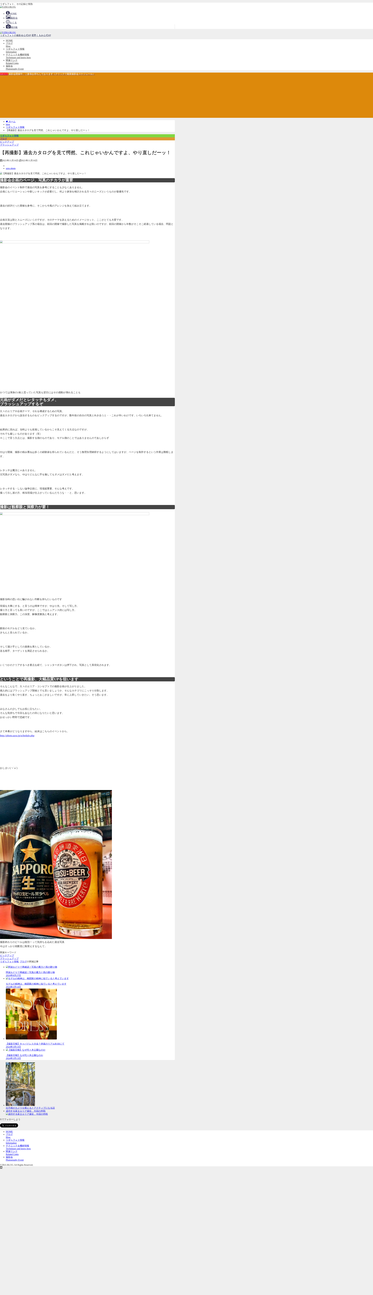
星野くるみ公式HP (41, 35)
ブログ (3, 138)
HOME (9, 40)
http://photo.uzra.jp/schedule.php (17, 735)
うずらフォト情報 (9, 135)
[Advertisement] (186, 97)
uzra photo (11, 168)
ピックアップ (7, 141)
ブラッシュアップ (9, 145)
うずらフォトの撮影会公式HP (15, 35)
